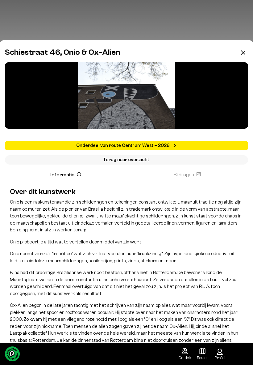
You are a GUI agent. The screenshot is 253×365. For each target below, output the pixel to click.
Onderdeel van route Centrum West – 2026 (123, 145)
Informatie (62, 175)
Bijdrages (184, 175)
